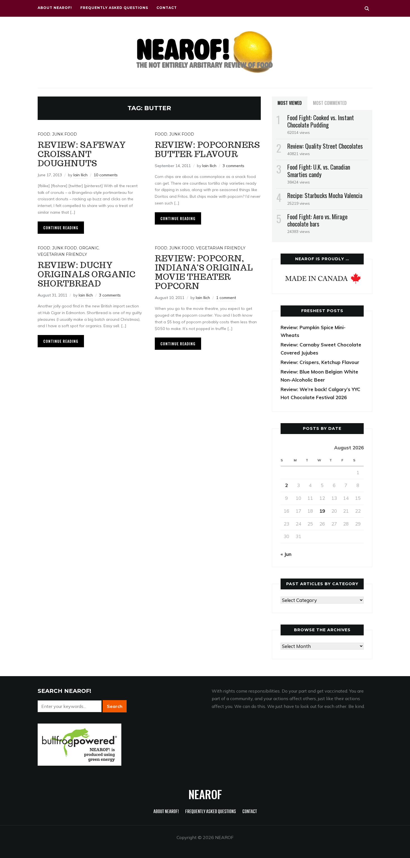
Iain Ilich (80, 174)
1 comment (226, 297)
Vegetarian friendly (62, 254)
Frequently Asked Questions (114, 8)
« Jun (286, 554)
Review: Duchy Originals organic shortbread (86, 274)
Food (44, 134)
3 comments (233, 165)
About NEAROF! (55, 8)
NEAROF (205, 794)
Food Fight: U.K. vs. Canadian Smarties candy (318, 170)
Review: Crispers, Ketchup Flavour (320, 362)
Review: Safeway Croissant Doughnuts (82, 153)
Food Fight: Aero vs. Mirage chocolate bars (317, 220)
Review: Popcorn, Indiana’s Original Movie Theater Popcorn (204, 272)
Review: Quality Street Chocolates (325, 145)
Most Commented (330, 103)
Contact (166, 8)
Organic (89, 247)
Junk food (64, 134)
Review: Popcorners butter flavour (207, 149)
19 (322, 511)
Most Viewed (290, 103)
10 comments (106, 174)
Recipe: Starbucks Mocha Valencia (324, 195)
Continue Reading (60, 227)
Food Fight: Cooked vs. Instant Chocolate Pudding (320, 121)
